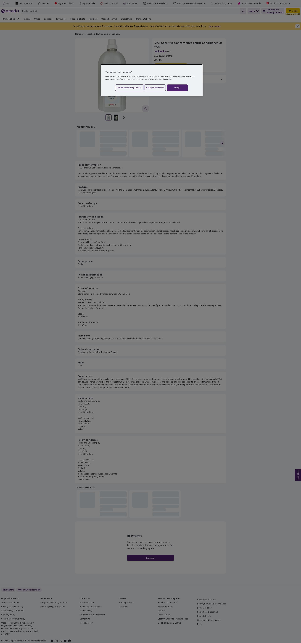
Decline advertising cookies (129, 88)
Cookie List (167, 79)
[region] (152, 80)
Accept (177, 88)
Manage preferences (155, 88)
